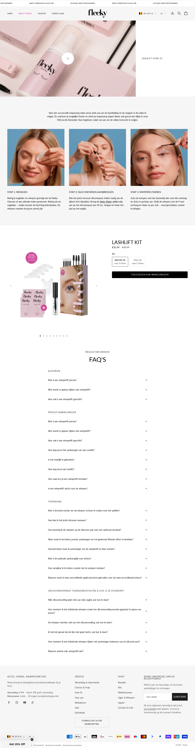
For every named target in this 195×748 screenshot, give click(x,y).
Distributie (80, 712)
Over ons (79, 697)
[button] (17, 744)
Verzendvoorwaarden (53, 745)
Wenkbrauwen (125, 692)
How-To (42, 13)
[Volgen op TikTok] (32, 702)
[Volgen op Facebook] (8, 702)
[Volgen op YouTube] (24, 702)
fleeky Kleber (106, 201)
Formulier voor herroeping (92, 722)
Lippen (121, 702)
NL (162, 13)
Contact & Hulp (82, 687)
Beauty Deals (25, 13)
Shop (9, 13)
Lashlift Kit (127, 242)
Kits (120, 687)
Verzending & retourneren (87, 682)
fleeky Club (58, 13)
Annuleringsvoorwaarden (72, 745)
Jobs (77, 707)
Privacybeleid (39, 745)
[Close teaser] (32, 739)
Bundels (122, 682)
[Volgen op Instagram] (16, 702)
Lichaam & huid (125, 707)
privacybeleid (150, 709)
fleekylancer (80, 702)
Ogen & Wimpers (126, 697)
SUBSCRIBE (180, 696)
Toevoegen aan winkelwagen (150, 274)
